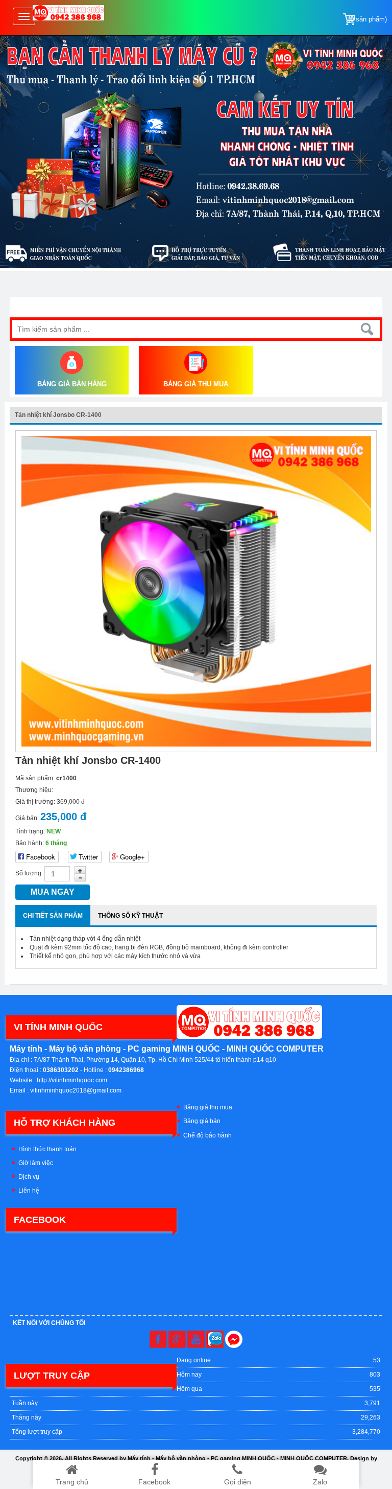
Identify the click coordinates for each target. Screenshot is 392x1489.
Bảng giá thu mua (207, 1107)
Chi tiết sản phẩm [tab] (53, 915)
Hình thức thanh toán (47, 1149)
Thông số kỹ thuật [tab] (130, 915)
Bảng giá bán (201, 1121)
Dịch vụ (28, 1176)
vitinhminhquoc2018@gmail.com (75, 1090)
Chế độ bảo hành (207, 1135)
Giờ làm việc (35, 1163)
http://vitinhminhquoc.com (72, 1080)
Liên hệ (28, 1190)
